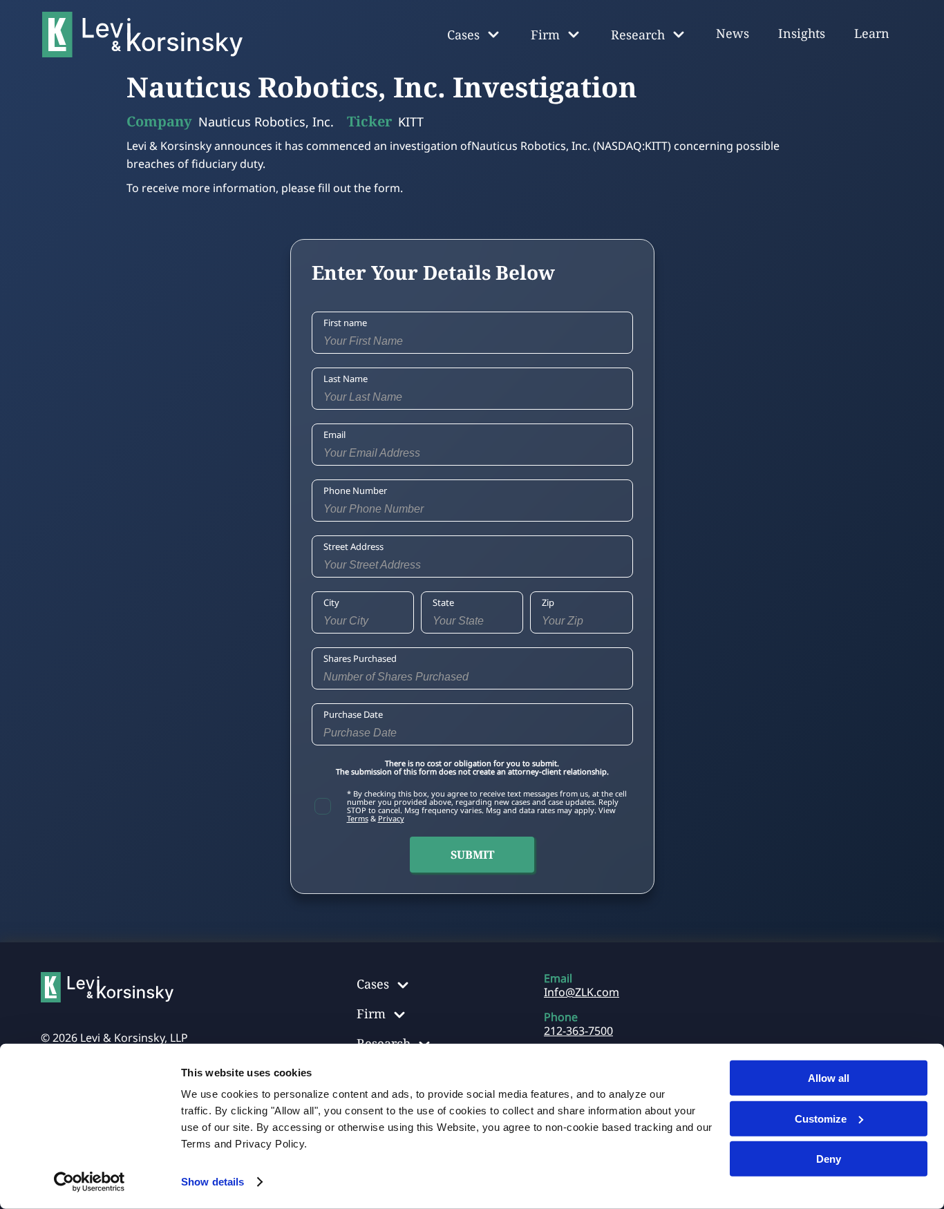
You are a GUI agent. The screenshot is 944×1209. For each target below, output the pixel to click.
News (732, 33)
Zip (548, 602)
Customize (821, 1118)
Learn (871, 33)
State (443, 602)
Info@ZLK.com (581, 992)
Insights (801, 33)
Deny (828, 1159)
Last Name (345, 378)
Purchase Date (353, 714)
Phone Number (355, 490)
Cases (373, 983)
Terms (357, 818)
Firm (371, 1013)
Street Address (353, 546)
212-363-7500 (578, 1031)
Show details (212, 1182)
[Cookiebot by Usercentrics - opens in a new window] (89, 1182)
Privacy (391, 818)
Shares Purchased (360, 658)
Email (334, 434)
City (331, 602)
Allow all (828, 1078)
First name (345, 322)
